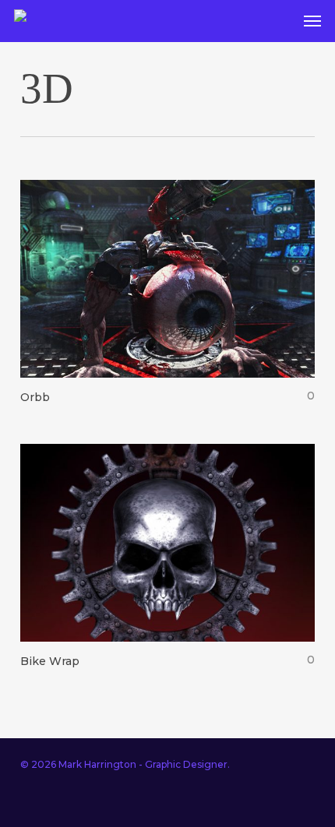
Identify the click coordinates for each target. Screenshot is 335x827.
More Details (171, 531)
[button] (312, 21)
